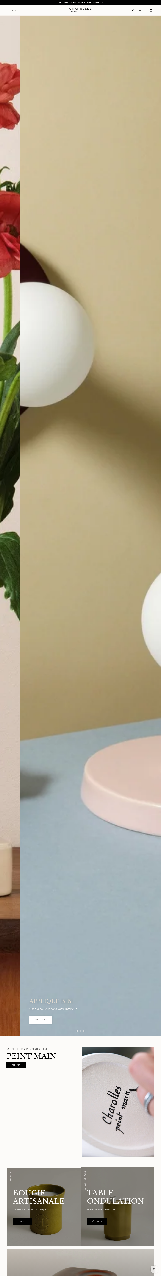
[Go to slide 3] (83, 1031)
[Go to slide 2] (80, 1031)
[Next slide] (153, 526)
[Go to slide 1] (77, 1031)
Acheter (19, 1019)
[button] (133, 10)
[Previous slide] (8, 526)
